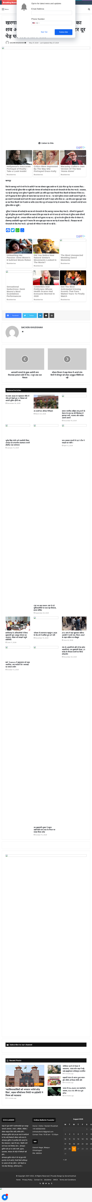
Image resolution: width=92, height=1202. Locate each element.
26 (74, 1149)
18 (69, 1144)
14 (82, 1139)
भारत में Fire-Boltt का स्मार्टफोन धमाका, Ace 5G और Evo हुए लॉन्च (74, 1090)
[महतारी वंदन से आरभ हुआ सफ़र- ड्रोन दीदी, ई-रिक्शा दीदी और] (54, 1080)
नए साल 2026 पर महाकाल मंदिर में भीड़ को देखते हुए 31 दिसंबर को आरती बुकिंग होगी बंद (17, 398)
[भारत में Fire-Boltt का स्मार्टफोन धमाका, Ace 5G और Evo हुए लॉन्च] (54, 1091)
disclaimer (48, 1180)
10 (65, 1139)
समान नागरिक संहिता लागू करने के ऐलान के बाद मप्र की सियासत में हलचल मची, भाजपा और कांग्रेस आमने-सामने (73, 414)
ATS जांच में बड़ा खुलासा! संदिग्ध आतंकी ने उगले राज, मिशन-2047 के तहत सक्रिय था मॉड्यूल (73, 635)
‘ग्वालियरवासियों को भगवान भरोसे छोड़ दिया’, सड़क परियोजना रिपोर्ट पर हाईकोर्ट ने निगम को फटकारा (24, 1092)
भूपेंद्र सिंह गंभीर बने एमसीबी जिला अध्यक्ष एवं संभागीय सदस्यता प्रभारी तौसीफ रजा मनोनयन (18, 442)
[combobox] (36, 23)
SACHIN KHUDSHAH (17, 43)
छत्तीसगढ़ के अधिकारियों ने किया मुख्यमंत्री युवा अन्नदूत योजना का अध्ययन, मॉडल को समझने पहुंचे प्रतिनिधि (17, 636)
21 (82, 1144)
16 (91, 1139)
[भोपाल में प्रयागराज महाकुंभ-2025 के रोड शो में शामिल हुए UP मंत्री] (46, 623)
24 (65, 1149)
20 (78, 1144)
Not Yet (44, 32)
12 (74, 1139)
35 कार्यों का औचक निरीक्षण (43, 411)
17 (65, 1144)
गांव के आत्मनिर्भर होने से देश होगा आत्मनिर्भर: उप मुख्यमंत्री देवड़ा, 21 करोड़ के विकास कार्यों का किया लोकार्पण (73, 650)
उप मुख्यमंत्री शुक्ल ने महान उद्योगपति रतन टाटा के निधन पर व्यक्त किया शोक (44, 829)
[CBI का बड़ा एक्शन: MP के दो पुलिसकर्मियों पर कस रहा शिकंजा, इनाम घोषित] (46, 513)
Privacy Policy (27, 1180)
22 (87, 1144)
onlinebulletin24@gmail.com (42, 1132)
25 (70, 1149)
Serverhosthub (70, 1176)
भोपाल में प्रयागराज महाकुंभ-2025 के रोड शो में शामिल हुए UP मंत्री (45, 634)
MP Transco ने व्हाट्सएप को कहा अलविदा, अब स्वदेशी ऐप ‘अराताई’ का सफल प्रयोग (18, 664)
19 (74, 1144)
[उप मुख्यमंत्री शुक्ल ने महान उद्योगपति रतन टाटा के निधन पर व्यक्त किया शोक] (46, 735)
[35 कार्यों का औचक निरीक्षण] (46, 402)
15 (87, 1139)
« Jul (65, 1160)
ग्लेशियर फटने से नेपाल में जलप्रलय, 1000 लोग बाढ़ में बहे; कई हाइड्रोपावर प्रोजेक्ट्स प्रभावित (74, 1068)
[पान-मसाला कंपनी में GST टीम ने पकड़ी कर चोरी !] (74, 431)
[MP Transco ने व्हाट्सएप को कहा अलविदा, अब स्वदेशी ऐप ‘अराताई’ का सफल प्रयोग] (18, 653)
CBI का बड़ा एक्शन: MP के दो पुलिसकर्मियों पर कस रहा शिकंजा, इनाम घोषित (45, 607)
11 (69, 1139)
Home (18, 1180)
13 (78, 1139)
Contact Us (38, 1180)
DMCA (55, 1180)
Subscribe (63, 32)
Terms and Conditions (68, 1180)
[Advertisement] (46, 121)
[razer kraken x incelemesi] (46, 1189)
